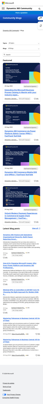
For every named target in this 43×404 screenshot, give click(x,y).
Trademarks (6, 390)
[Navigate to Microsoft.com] (8, 3)
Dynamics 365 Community (19, 8)
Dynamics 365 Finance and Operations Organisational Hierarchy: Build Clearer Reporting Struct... (18, 237)
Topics (5, 43)
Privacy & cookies (8, 383)
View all (35, 228)
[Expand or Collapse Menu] (3, 8)
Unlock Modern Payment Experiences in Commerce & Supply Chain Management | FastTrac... (21, 215)
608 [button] (27, 334)
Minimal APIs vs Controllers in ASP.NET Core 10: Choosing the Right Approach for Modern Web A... (21, 292)
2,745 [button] (27, 253)
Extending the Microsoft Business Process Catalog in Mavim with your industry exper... (20, 92)
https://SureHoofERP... (18, 334)
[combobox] (21, 54)
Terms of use (7, 387)
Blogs (5, 48)
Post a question (21, 13)
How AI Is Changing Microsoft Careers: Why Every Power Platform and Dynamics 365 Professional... (19, 265)
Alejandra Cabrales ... (11, 99)
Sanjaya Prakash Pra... (18, 253)
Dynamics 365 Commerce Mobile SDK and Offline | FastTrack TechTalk (21, 173)
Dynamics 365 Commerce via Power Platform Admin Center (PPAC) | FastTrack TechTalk (20, 133)
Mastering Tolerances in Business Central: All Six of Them (21, 319)
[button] (39, 8)
